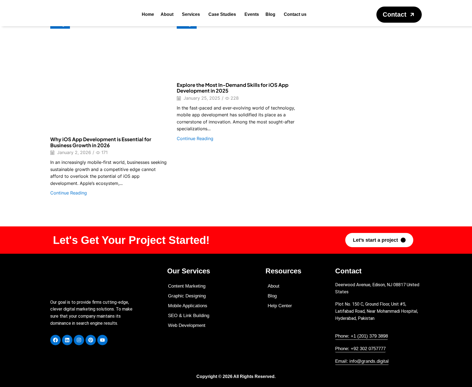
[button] (399, 15)
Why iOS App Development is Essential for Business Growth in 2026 (100, 142)
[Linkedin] (67, 340)
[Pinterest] (90, 340)
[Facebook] (55, 340)
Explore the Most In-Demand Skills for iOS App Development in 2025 (232, 88)
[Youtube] (102, 340)
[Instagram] (79, 340)
